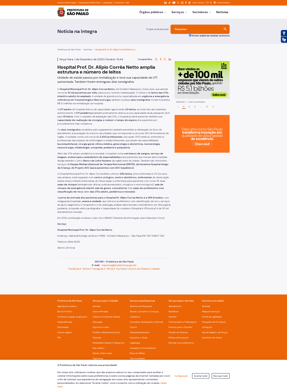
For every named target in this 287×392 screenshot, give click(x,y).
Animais (96, 306)
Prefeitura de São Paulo (69, 49)
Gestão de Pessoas (178, 332)
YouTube (121, 268)
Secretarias (63, 327)
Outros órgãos (64, 332)
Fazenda (97, 337)
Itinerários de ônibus (212, 337)
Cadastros (135, 316)
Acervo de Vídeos (138, 268)
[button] (213, 106)
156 (127, 3)
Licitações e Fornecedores (143, 348)
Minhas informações (178, 337)
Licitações (207, 327)
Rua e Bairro (98, 348)
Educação (98, 322)
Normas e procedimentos (181, 342)
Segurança (98, 358)
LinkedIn (155, 268)
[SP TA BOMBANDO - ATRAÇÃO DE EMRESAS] (202, 79)
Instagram (98, 268)
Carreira (172, 316)
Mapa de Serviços (211, 311)
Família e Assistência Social (106, 332)
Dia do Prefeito (64, 311)
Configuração (181, 376)
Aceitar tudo (200, 376)
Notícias (88, 49)
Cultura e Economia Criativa (106, 316)
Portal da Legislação (212, 316)
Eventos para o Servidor (180, 327)
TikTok (110, 268)
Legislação (107, 3)
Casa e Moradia (100, 311)
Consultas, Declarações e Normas (146, 322)
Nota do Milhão (137, 353)
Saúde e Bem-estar (102, 353)
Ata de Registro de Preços (215, 332)
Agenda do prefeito (67, 306)
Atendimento (175, 306)
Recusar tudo (220, 376)
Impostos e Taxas (138, 337)
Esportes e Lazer (101, 327)
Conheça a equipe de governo (72, 316)
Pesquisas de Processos (214, 322)
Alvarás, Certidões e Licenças (144, 311)
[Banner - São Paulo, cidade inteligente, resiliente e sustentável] (202, 133)
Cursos (133, 327)
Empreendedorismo (139, 332)
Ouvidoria (119, 3)
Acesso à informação (66, 3)
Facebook (74, 268)
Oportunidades (137, 358)
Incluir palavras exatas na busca (211, 35)
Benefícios (174, 311)
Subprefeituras (64, 322)
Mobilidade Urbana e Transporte (108, 342)
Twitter (86, 268)
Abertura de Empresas (141, 306)
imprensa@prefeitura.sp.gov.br (119, 265)
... (201, 106)
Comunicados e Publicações (183, 322)
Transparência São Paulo (89, 3)
